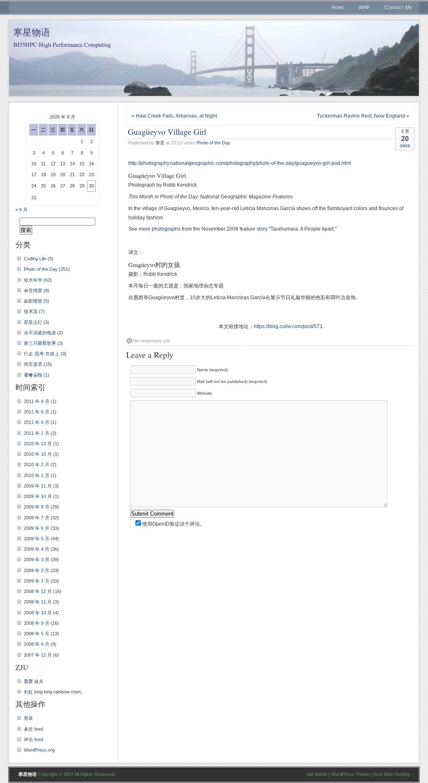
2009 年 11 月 (38, 485)
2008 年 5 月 (36, 633)
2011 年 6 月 (36, 411)
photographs (166, 229)
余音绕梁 (33, 290)
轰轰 (28, 681)
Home (337, 7)
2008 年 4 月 (36, 644)
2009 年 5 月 (36, 538)
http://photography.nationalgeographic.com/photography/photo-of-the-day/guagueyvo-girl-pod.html (239, 163)
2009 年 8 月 (36, 506)
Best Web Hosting (391, 774)
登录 (28, 718)
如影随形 (33, 300)
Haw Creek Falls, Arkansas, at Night (176, 116)
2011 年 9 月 (36, 401)
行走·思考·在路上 (41, 353)
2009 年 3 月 (36, 559)
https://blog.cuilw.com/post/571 (288, 326)
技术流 (31, 311)
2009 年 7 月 (36, 517)
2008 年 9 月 (36, 623)
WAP (364, 7)
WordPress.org (39, 749)
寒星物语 (31, 32)
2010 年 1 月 (36, 475)
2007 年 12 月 (38, 654)
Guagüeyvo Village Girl (167, 131)
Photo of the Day (213, 142)
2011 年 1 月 (36, 433)
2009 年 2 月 (36, 570)
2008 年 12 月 (38, 591)
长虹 (28, 691)
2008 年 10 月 (38, 612)
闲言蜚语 (33, 364)
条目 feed (33, 729)
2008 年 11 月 (38, 601)
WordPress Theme (350, 774)
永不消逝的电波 (40, 332)
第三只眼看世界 (40, 343)
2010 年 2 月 (36, 464)
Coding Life (35, 258)
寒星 (160, 142)
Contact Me (398, 7)
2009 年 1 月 (36, 580)
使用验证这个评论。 (173, 524)
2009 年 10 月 (38, 496)
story (262, 229)
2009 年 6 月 (36, 528)
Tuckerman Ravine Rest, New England (361, 116)
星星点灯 (33, 322)
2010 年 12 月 (38, 443)
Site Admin (316, 774)
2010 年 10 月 (38, 454)
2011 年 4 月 (36, 422)
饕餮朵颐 (33, 374)
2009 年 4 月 (36, 549)
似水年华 (33, 279)
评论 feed (33, 739)
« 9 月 (21, 209)
